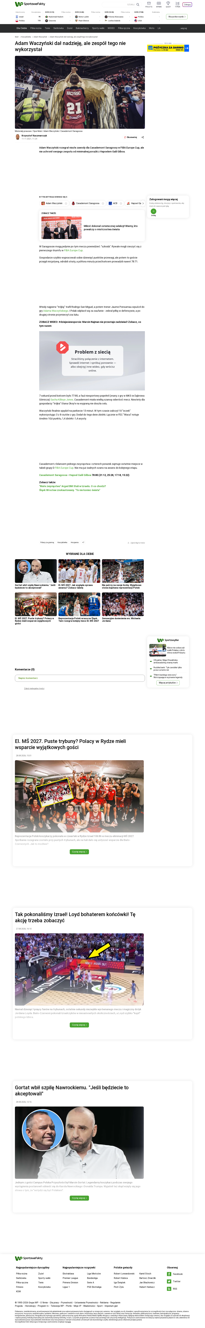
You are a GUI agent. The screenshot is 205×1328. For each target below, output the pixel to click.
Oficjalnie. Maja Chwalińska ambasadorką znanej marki (166, 661)
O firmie (44, 1302)
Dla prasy (54, 1302)
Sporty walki (98, 28)
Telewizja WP (57, 1306)
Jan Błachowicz (147, 1282)
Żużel (69, 28)
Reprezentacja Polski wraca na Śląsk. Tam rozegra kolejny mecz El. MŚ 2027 (78, 619)
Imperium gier (111, 1306)
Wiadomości (89, 1306)
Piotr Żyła (119, 1287)
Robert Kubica (121, 1278)
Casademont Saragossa (53, 475)
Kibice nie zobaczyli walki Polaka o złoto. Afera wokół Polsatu (176, 650)
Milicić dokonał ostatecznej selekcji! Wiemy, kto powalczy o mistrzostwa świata (111, 228)
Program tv (43, 1306)
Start (17, 37)
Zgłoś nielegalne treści (34, 688)
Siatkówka (58, 28)
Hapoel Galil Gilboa (80, 475)
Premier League (70, 1278)
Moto (151, 28)
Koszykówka (139, 28)
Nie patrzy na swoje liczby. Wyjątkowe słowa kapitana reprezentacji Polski (121, 586)
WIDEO (111, 28)
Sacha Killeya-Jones (61, 399)
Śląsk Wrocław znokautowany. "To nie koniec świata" (69, 490)
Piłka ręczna (124, 28)
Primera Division (70, 1282)
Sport (100, 1306)
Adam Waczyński (41, 37)
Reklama (104, 1302)
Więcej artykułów (167, 682)
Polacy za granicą (47, 542)
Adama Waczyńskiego (55, 310)
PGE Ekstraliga (94, 1287)
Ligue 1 (66, 1287)
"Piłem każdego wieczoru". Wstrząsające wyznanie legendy (168, 676)
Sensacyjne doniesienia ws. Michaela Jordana (121, 619)
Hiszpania (75, 542)
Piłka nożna (35, 28)
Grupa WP (33, 1302)
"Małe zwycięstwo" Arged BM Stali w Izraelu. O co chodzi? (72, 486)
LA (159, 28)
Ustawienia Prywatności (86, 1302)
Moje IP (77, 1306)
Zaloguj (187, 4)
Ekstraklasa (68, 1273)
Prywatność (67, 1302)
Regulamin (115, 1302)
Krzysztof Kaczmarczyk (34, 135)
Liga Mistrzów (94, 1273)
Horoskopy (30, 1306)
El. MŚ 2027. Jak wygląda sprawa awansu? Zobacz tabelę (75, 586)
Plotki (69, 1306)
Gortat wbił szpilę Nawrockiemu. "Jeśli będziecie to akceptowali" (35, 586)
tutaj (69, 1322)
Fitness (19, 1287)
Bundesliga (92, 1278)
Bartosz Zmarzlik (147, 1278)
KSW (18, 1291)
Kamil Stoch (145, 1273)
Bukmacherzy (82, 28)
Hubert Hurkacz (147, 1287)
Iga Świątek (119, 1282)
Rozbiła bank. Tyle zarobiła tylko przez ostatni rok (168, 668)
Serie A (90, 1282)
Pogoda (19, 1306)
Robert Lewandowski (124, 1273)
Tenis (47, 28)
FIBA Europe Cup (73, 250)
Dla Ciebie (22, 28)
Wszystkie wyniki (176, 17)
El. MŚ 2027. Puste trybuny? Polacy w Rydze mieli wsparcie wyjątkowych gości (34, 621)
